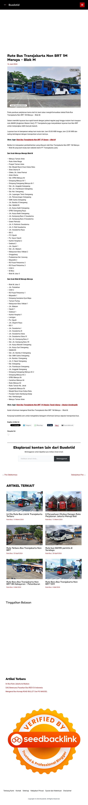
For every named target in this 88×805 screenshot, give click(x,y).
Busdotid (14, 4)
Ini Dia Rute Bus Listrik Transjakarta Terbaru (24, 515)
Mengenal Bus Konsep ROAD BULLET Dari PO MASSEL (26, 691)
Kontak (18, 791)
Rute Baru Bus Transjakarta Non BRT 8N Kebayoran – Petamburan (23, 582)
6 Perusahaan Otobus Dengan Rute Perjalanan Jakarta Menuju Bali (63, 515)
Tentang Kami (8, 791)
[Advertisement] (44, 26)
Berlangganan (62, 459)
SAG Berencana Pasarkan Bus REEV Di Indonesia (24, 688)
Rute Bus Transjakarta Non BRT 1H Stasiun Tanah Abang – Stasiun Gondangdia (46, 405)
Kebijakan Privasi (37, 791)
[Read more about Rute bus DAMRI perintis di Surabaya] (63, 535)
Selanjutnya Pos (78, 475)
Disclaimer (67, 791)
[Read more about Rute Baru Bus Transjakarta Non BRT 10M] (63, 569)
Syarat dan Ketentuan (53, 791)
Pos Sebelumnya (9, 475)
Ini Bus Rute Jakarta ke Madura (17, 684)
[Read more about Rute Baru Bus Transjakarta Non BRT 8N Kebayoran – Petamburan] (24, 569)
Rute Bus (9, 519)
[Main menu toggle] (82, 4)
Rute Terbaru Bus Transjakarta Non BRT (24, 549)
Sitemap (26, 791)
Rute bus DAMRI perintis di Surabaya (58, 549)
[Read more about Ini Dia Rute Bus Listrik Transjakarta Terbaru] (24, 501)
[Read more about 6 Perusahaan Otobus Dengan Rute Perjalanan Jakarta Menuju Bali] (63, 501)
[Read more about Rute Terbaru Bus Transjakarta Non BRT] (24, 535)
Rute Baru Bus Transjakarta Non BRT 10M (61, 582)
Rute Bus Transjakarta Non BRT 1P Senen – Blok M (35, 140)
